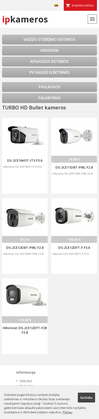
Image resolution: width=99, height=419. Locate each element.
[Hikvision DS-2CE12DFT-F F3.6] (74, 217)
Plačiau (67, 412)
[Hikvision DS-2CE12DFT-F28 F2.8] (25, 297)
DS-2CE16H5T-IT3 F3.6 (24, 160)
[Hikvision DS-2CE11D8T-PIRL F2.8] (74, 137)
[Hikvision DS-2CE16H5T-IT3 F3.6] (25, 137)
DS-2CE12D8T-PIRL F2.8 (25, 247)
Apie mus (26, 381)
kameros (25, 19)
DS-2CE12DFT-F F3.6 (74, 247)
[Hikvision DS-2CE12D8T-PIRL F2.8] (25, 217)
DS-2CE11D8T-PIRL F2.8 (74, 167)
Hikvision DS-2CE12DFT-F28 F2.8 (25, 330)
